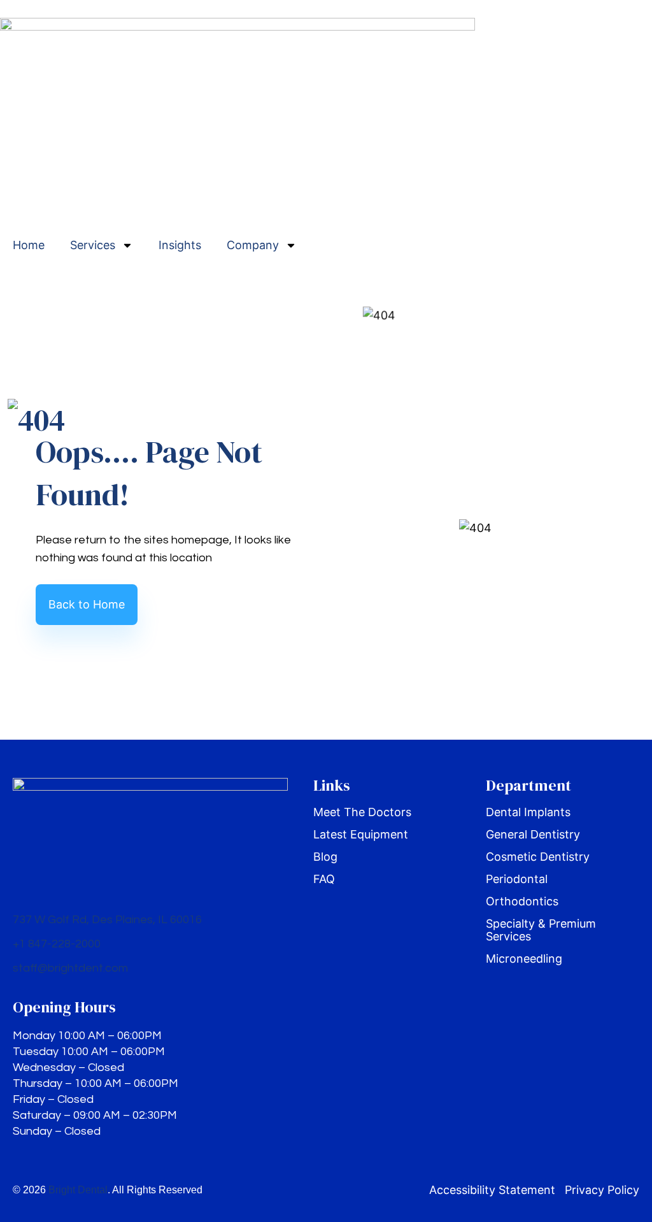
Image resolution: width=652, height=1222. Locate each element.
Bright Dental (78, 1189)
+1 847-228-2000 (57, 944)
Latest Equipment (360, 834)
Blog (325, 857)
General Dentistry (533, 834)
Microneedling (524, 958)
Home (29, 245)
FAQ (324, 879)
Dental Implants (528, 812)
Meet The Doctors (362, 812)
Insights (180, 245)
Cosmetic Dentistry (538, 857)
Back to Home (86, 604)
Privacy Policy (602, 1190)
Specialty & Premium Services (541, 930)
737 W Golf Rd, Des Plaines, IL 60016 (107, 920)
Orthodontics (522, 901)
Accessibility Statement (492, 1190)
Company (253, 245)
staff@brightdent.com (70, 968)
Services (92, 245)
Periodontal (517, 879)
